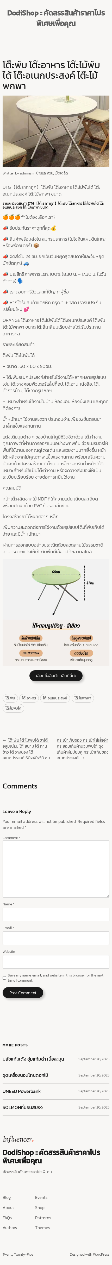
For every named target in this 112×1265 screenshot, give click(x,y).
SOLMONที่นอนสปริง (23, 1107)
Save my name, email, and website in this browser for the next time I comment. (55, 978)
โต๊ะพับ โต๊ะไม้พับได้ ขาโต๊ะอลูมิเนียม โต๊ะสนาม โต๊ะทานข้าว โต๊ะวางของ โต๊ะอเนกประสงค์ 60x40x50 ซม (26, 749)
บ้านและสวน (44, 173)
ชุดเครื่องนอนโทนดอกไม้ (25, 1075)
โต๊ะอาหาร (29, 698)
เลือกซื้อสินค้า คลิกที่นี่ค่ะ (56, 675)
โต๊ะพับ (10, 698)
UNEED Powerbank (22, 1091)
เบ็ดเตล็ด (61, 173)
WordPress (101, 1254)
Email (8, 928)
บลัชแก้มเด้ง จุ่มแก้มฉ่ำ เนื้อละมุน (33, 1059)
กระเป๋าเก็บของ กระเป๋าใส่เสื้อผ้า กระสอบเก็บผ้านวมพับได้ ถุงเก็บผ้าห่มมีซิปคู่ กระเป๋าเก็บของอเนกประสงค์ (83, 749)
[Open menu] (56, 36)
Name (8, 904)
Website (9, 951)
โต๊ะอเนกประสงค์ (55, 698)
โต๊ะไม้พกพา (82, 698)
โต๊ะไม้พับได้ (13, 708)
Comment (11, 838)
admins (26, 173)
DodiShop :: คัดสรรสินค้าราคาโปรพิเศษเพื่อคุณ (56, 18)
